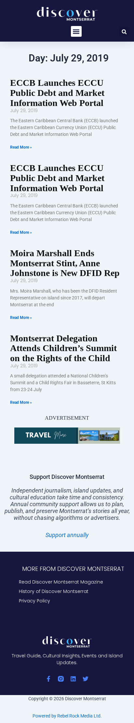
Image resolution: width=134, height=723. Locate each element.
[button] (76, 31)
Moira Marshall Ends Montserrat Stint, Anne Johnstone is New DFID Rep (65, 263)
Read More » (21, 147)
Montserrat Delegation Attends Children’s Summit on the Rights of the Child (63, 348)
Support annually (67, 535)
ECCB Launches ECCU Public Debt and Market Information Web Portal (57, 93)
